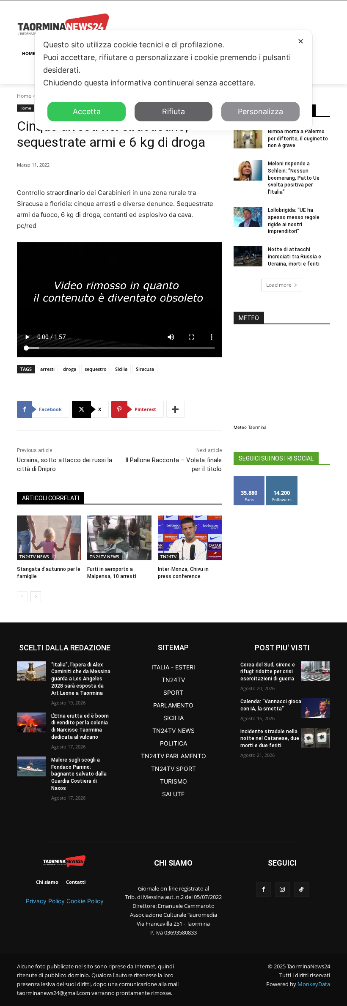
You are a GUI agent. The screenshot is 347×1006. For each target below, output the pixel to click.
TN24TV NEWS (34, 556)
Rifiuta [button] (173, 111)
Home (24, 95)
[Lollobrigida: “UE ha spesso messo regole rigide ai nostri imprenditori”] (248, 217)
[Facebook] (263, 889)
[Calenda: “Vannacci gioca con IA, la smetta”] (315, 708)
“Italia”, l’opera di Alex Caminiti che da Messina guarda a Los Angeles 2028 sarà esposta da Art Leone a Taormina (80, 679)
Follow (282, 479)
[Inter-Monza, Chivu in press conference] (190, 537)
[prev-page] (22, 596)
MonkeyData (313, 984)
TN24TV (168, 556)
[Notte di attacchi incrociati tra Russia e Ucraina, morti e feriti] (248, 256)
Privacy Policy (45, 901)
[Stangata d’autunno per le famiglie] (49, 537)
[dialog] (173, 80)
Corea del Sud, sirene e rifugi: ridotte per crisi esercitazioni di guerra (267, 672)
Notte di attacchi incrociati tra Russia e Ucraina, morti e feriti (294, 257)
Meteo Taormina (250, 427)
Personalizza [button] (260, 111)
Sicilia (121, 369)
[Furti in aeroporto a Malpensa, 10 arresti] (119, 537)
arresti (47, 369)
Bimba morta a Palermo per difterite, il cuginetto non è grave (298, 139)
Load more (279, 284)
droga (69, 369)
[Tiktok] (301, 889)
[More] (175, 409)
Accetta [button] (87, 111)
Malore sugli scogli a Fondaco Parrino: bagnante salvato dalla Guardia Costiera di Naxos (79, 774)
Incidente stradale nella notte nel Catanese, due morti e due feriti (269, 739)
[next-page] (35, 596)
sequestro (96, 369)
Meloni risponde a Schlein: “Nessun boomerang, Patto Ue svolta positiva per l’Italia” (293, 178)
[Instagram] (282, 889)
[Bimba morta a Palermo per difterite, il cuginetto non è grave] (248, 138)
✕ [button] (300, 41)
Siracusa (145, 369)
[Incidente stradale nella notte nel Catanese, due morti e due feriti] (315, 738)
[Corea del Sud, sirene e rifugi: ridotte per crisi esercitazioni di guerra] (315, 671)
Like (249, 479)
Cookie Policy (85, 901)
